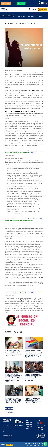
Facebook (16, 300)
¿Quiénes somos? (29, 422)
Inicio (22, 13)
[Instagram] (39, 5)
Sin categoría (18, 26)
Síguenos (40, 420)
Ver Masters (9, 412)
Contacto (39, 16)
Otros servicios (31, 16)
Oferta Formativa (34, 13)
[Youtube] (39, 3)
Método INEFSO (21, 16)
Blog (21, 300)
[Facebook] (39, 1)
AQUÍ (40, 151)
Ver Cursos (9, 408)
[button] (42, 3)
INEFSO (8, 26)
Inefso (26, 13)
